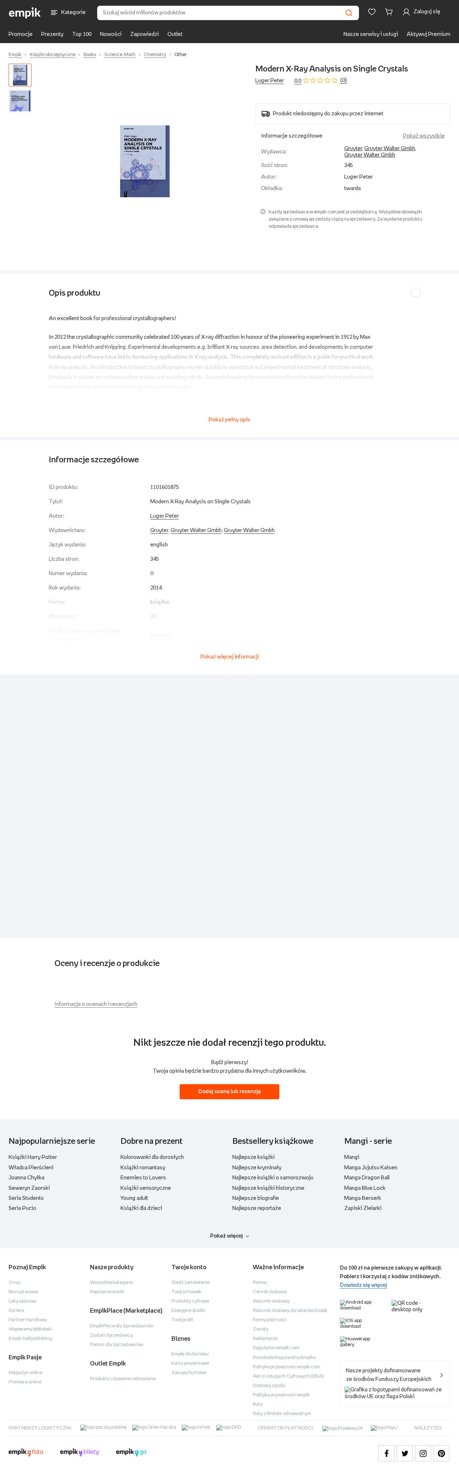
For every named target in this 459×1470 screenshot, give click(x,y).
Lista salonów (22, 1301)
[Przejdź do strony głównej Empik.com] (25, 13)
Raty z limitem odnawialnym (282, 1413)
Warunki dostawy (271, 1301)
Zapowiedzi (144, 34)
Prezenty (52, 34)
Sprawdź (160, 635)
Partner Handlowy (28, 1320)
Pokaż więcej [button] (226, 1236)
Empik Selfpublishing (30, 1338)
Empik (15, 54)
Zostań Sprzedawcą (111, 1335)
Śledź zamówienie (190, 1282)
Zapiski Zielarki (363, 1208)
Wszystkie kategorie (111, 1282)
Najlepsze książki (253, 1157)
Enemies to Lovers (143, 1177)
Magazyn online (25, 1372)
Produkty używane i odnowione (123, 1379)
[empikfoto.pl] (26, 1453)
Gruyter (353, 148)
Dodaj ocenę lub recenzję (229, 1091)
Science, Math (120, 54)
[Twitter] (405, 1453)
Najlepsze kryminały (256, 1167)
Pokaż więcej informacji (229, 657)
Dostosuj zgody (269, 1385)
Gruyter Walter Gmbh (389, 148)
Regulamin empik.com (276, 1348)
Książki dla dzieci (141, 1208)
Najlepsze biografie (255, 1198)
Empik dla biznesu (190, 1354)
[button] (145, 161)
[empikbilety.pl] (79, 1453)
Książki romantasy (142, 1167)
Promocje (21, 34)
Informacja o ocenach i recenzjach (96, 1004)
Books (90, 54)
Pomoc (260, 1282)
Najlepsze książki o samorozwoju (272, 1177)
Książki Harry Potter (33, 1157)
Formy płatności (270, 1320)
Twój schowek (186, 1292)
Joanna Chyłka (26, 1177)
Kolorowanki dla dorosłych (152, 1157)
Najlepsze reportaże (256, 1208)
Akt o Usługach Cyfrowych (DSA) (288, 1376)
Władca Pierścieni (31, 1167)
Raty (258, 1404)
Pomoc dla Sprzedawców (116, 1344)
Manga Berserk (362, 1198)
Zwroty (260, 1329)
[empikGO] (131, 1453)
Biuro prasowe (23, 1292)
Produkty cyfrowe (190, 1301)
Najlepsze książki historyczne (268, 1188)
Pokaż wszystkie (424, 136)
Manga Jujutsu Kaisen (370, 1167)
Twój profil (182, 1320)
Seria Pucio (22, 1208)
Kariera (16, 1310)
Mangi (351, 1157)
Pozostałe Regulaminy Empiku (284, 1357)
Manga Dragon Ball (366, 1177)
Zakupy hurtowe (188, 1372)
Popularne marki (107, 1292)
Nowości (111, 34)
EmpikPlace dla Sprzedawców (121, 1326)
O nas (14, 1282)
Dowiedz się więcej (363, 1285)
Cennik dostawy (270, 1292)
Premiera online (25, 1382)
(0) (343, 80)
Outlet (175, 34)
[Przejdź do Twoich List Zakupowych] (372, 12)
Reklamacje (265, 1338)
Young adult (134, 1198)
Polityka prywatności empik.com (286, 1367)
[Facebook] (386, 1453)
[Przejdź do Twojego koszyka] (390, 12)
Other (180, 54)
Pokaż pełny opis (229, 419)
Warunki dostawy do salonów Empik (290, 1310)
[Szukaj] (349, 13)
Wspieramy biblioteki (30, 1329)
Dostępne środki (188, 1310)
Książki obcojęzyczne (52, 54)
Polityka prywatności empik (281, 1395)
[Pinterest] (441, 1453)
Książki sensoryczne (145, 1188)
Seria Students (26, 1198)
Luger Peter (269, 80)
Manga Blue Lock (364, 1188)
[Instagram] (423, 1453)
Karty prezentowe (190, 1363)
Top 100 (81, 34)
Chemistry (155, 54)
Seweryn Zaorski (29, 1188)
